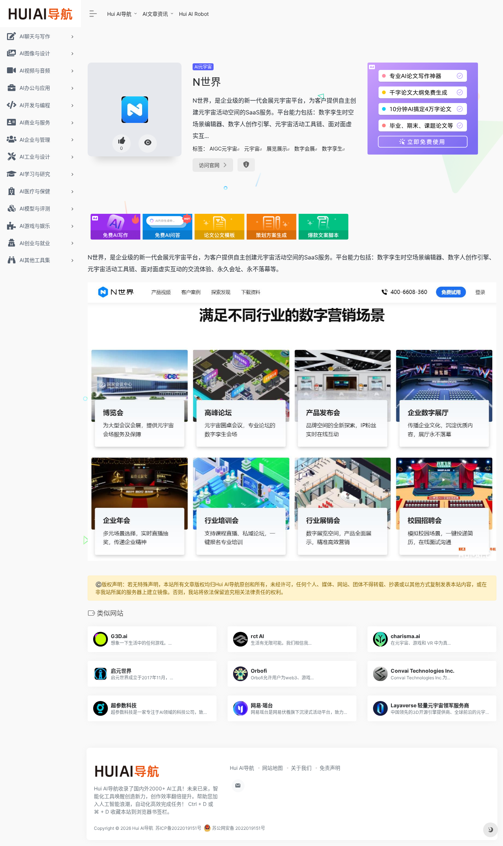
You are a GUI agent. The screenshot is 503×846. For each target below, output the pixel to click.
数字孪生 (332, 148)
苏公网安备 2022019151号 (238, 828)
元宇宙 (252, 148)
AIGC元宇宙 (223, 148)
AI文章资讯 (155, 14)
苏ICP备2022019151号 (178, 828)
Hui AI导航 (119, 14)
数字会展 (304, 148)
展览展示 (277, 148)
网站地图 (272, 768)
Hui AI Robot (194, 14)
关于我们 (301, 768)
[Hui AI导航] (127, 773)
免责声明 (330, 768)
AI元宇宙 (203, 67)
